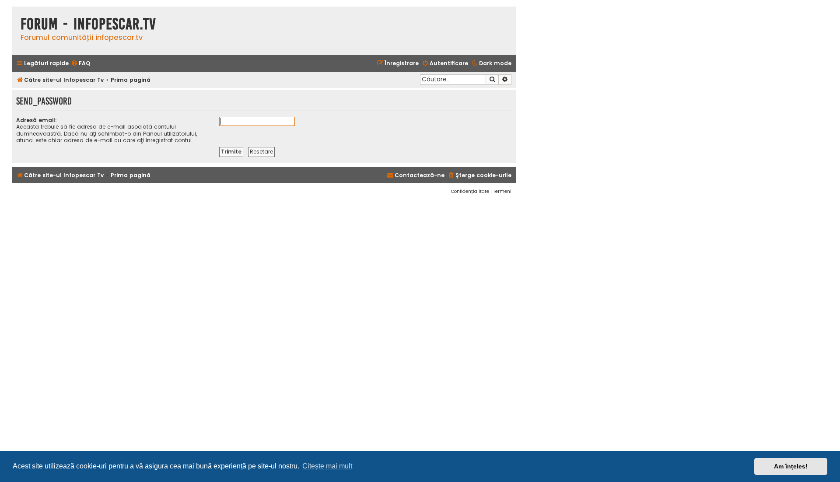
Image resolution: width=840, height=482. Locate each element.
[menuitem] (80, 64)
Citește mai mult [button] (327, 466)
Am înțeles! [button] (791, 466)
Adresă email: (36, 120)
